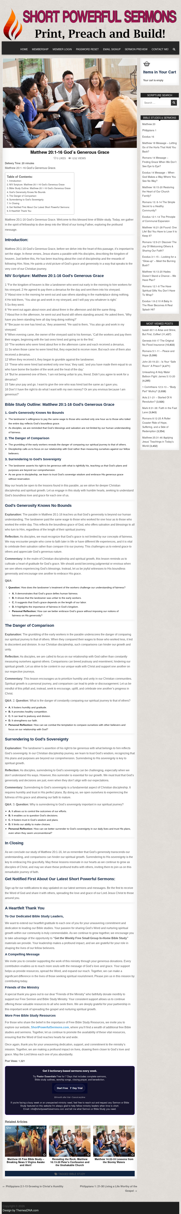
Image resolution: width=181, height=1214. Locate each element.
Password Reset (87, 49)
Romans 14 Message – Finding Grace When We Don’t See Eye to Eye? (159, 162)
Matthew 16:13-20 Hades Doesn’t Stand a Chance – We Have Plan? (159, 276)
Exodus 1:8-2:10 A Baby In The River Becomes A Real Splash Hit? (157, 305)
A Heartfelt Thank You (20, 210)
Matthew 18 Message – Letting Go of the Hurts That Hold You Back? (159, 147)
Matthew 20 (148, 124)
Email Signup (112, 49)
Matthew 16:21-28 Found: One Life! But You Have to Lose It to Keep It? (159, 232)
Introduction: (15, 180)
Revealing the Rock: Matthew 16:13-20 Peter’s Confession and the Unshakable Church (69, 1162)
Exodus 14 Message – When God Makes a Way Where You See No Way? (159, 177)
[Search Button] (174, 49)
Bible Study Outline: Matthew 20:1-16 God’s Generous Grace (40, 188)
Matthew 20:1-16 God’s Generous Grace (69, 152)
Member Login (62, 49)
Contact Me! (160, 49)
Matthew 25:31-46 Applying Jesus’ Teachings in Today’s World (158, 442)
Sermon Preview (136, 49)
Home (24, 49)
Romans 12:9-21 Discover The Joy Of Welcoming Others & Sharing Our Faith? (159, 246)
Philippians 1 (149, 130)
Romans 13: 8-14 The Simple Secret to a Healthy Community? (158, 206)
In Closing (14, 203)
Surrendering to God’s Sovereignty (26, 199)
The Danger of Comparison (22, 195)
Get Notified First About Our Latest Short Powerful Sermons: (39, 207)
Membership (40, 49)
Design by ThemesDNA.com (21, 1210)
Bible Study (77, 1174)
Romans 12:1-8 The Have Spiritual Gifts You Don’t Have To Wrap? (158, 290)
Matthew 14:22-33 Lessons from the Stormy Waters (114, 1160)
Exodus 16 (148, 136)
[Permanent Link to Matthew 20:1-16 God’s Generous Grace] (70, 103)
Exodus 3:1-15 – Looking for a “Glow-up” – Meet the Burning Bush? (159, 261)
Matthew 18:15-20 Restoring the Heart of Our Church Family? (158, 191)
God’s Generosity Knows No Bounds (27, 192)
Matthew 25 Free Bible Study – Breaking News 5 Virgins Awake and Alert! (26, 1162)
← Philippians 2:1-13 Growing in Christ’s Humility (32, 1186)
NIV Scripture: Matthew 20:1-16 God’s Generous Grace (37, 184)
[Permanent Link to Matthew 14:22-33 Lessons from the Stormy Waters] (114, 1141)
